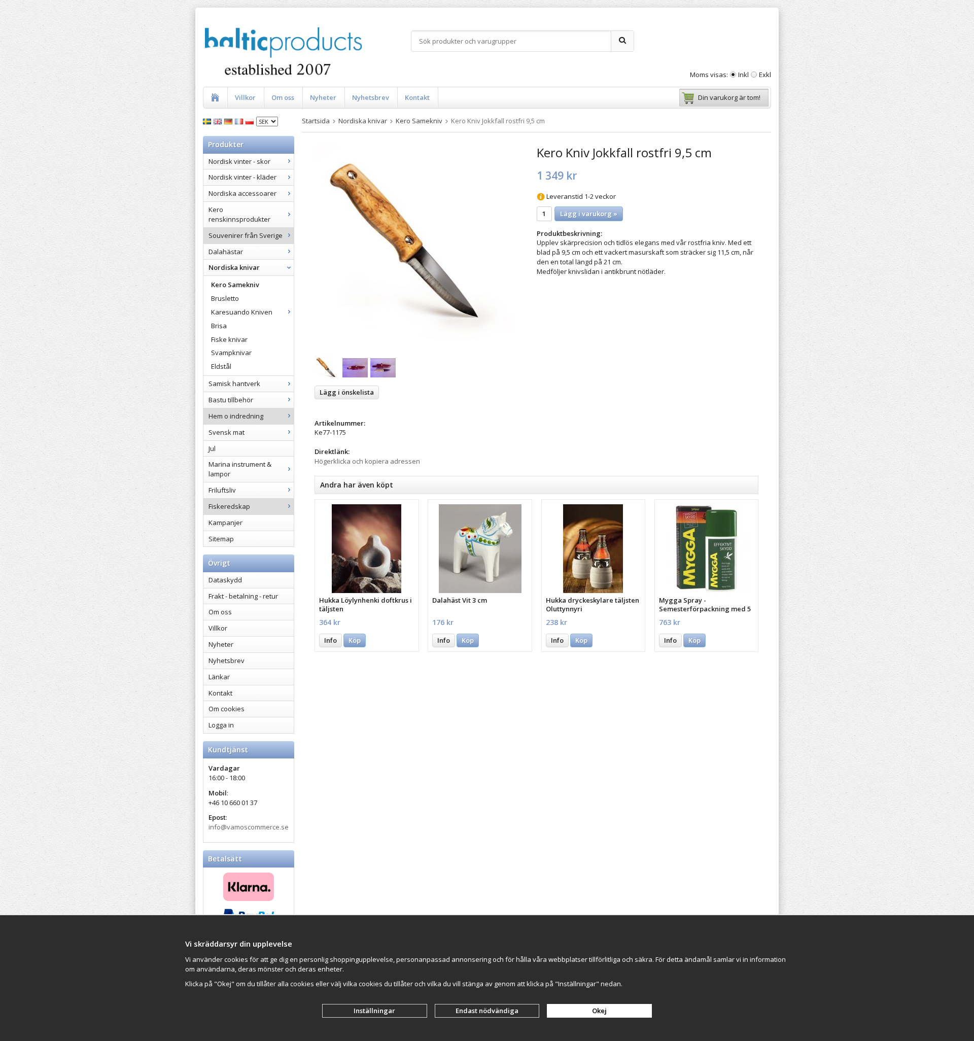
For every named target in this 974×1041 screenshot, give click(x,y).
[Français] (240, 120)
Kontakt (417, 97)
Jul (212, 448)
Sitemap (221, 538)
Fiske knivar (229, 339)
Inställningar (374, 1010)
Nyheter (323, 97)
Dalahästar (225, 251)
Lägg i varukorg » (588, 213)
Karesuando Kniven (241, 312)
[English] (219, 120)
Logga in (221, 725)
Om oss (282, 97)
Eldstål (221, 366)
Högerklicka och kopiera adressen (367, 461)
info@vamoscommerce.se (248, 826)
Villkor (245, 97)
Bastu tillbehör (230, 399)
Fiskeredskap (229, 506)
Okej (599, 1010)
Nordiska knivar (234, 267)
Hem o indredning (235, 416)
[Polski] (251, 120)
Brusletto (225, 298)
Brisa (219, 325)
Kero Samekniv (235, 284)
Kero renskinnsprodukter (239, 214)
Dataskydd (225, 579)
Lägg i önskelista (347, 392)
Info (330, 640)
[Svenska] (208, 120)
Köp (355, 640)
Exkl (765, 74)
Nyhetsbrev (370, 97)
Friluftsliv (222, 490)
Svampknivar (231, 352)
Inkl (743, 74)
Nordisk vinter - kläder (242, 177)
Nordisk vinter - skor (239, 161)
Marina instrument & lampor (239, 469)
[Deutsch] (229, 120)
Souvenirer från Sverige (245, 235)
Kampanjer (225, 522)
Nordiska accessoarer (242, 193)
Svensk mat (226, 432)
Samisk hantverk (234, 383)
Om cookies (226, 708)
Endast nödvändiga (487, 1010)
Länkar (219, 676)
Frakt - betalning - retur (243, 596)
